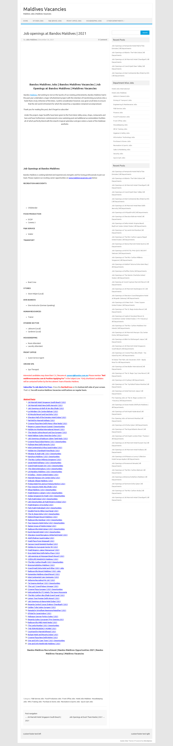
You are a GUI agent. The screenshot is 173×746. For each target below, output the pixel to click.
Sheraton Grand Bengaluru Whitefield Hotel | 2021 (48, 535)
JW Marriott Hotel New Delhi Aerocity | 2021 (45, 405)
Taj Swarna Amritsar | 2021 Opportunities (44, 583)
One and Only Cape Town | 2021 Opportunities (46, 641)
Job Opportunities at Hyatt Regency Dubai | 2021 (47, 502)
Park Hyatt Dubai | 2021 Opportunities (43, 499)
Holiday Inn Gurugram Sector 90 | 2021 (43, 547)
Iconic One (124, 741)
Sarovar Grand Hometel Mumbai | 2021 (43, 544)
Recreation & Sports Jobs (70, 702)
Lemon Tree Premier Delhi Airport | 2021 (44, 598)
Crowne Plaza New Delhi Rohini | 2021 (43, 638)
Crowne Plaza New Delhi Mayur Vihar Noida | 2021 (47, 423)
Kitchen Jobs (38, 21)
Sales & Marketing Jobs (121, 149)
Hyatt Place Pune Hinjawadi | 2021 (41, 541)
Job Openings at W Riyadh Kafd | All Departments (130, 212)
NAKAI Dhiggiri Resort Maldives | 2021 (43, 517)
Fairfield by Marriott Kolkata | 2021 (41, 420)
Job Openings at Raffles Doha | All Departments (129, 271)
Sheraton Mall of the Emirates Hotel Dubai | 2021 (47, 417)
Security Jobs (118, 153)
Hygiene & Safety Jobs (121, 133)
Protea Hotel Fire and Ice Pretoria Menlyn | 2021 (46, 484)
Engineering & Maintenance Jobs (125, 104)
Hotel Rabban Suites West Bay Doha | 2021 (45, 436)
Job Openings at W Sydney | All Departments (128, 380)
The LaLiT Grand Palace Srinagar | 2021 (43, 586)
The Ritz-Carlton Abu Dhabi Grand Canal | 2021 (46, 595)
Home (25, 21)
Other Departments (115, 21)
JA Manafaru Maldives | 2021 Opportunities (45, 472)
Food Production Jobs (53, 698)
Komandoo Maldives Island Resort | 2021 (44, 574)
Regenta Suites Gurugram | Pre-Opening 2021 (46, 620)
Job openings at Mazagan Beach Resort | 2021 (46, 556)
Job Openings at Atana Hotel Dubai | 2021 (44, 601)
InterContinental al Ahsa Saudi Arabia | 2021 (45, 448)
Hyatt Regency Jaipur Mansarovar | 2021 (44, 550)
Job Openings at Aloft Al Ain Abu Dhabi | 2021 (46, 408)
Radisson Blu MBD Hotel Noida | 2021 (42, 622)
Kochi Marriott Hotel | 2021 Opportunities (44, 532)
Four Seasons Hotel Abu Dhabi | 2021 (42, 487)
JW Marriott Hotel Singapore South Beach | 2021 (47, 402)
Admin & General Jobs (121, 96)
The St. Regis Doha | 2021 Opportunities (44, 514)
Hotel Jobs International (121, 89)
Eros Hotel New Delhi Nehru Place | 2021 (44, 553)
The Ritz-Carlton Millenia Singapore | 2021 (44, 460)
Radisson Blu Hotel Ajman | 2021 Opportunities (46, 529)
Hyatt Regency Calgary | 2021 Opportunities (45, 493)
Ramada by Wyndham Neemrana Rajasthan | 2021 (47, 610)
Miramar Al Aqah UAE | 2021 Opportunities (44, 454)
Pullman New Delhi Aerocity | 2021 (41, 445)
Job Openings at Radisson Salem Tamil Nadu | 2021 (48, 439)
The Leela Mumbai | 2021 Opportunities (43, 625)
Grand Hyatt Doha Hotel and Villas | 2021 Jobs (46, 568)
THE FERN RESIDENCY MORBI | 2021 (42, 629)
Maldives (33, 95)
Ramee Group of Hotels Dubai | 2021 (42, 526)
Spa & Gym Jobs (87, 702)
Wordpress (148, 741)
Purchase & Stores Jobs (51, 702)
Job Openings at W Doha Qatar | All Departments (130, 425)
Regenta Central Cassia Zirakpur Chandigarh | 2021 (48, 604)
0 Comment (102, 40)
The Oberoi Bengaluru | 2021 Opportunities (45, 469)
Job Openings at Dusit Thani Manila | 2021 (87, 717)
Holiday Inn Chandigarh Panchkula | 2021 (44, 451)
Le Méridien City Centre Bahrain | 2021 (43, 411)
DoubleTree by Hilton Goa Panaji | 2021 (43, 511)
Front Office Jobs (74, 21)
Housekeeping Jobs (94, 21)
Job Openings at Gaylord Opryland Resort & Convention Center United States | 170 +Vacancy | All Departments (130, 318)
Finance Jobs (118, 112)
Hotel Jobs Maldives (83, 698)
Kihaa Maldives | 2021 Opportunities (42, 490)
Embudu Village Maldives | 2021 (40, 481)
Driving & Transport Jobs (122, 100)
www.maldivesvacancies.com (80, 178)
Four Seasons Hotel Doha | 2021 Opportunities (46, 523)
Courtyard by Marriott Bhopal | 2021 (42, 632)
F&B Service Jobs (55, 21)
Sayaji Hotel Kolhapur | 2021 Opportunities (44, 463)
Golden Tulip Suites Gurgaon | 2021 (42, 607)
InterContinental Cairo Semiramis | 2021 (43, 577)
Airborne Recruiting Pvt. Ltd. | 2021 (41, 580)
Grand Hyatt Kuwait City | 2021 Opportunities (45, 466)
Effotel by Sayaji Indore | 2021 (39, 613)
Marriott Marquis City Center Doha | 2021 (44, 478)
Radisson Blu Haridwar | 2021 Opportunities (45, 520)
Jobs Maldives (31, 40)
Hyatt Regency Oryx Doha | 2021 (40, 505)
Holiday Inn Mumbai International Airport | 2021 (46, 429)
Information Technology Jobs (124, 137)
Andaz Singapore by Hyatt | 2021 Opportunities (46, 496)
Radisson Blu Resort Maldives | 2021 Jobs (44, 571)
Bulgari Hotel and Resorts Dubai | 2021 (43, 635)
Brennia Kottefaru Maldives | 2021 (41, 565)
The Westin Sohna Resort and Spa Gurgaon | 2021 (47, 432)
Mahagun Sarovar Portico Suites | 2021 (43, 616)
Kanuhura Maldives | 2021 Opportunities (44, 457)
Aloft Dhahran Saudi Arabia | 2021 (41, 538)
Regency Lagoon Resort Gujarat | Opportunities (46, 427)
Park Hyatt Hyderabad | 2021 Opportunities (45, 508)
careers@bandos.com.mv (77, 375)
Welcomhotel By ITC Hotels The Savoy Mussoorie (47, 592)
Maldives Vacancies (44, 9)
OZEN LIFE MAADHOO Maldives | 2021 (43, 559)
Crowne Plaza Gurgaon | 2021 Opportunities (45, 589)
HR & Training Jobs (35, 702)
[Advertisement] (65, 61)
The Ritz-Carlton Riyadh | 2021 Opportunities (45, 562)
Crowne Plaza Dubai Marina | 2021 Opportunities (47, 442)
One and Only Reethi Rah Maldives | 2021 (44, 644)
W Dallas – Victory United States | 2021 (43, 475)
